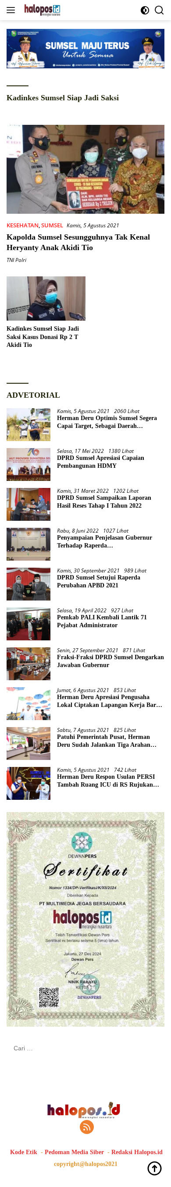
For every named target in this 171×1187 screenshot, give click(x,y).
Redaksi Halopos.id (137, 1152)
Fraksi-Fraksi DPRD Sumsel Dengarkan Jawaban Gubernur (110, 661)
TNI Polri (16, 260)
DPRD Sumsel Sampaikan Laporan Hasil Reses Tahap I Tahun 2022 (104, 502)
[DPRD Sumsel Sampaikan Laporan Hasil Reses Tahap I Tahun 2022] (28, 504)
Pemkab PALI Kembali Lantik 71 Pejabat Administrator (102, 621)
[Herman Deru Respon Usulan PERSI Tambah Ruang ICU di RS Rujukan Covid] (28, 783)
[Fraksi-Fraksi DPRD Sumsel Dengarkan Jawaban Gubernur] (28, 663)
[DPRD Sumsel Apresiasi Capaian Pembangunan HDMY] (28, 464)
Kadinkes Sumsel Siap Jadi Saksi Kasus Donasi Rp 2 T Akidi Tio (43, 336)
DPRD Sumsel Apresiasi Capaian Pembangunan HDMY (100, 462)
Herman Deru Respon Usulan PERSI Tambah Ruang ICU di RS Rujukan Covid (106, 781)
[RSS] (87, 1127)
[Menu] (12, 10)
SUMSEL (52, 225)
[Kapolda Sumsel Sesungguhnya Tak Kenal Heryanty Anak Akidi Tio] (85, 169)
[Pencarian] (159, 10)
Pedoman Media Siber (74, 1152)
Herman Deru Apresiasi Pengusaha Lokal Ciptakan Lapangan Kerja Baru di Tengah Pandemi (108, 701)
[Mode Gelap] (145, 10)
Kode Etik (23, 1152)
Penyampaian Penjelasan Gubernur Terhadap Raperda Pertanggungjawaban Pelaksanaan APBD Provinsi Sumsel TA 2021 (104, 542)
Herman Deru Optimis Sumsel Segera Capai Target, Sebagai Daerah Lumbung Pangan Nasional (107, 422)
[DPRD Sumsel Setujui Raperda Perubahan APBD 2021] (28, 584)
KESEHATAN (23, 225)
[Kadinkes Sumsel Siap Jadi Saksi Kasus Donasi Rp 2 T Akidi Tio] (46, 298)
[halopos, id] (62, 10)
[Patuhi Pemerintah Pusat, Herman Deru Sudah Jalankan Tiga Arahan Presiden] (28, 743)
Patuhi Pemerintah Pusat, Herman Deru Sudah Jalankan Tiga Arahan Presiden (103, 741)
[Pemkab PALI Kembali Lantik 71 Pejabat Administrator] (28, 624)
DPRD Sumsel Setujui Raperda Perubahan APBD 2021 (98, 581)
